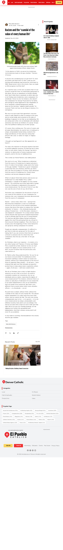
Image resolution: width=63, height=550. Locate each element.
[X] (30, 450)
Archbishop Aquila (26, 410)
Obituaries (35, 445)
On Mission (35, 392)
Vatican (29, 416)
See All (38, 341)
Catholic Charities (9, 419)
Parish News (8, 416)
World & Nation (36, 395)
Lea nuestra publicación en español (15, 430)
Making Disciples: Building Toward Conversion (17, 368)
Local (3, 392)
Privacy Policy (55, 445)
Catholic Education (52, 413)
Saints (38, 416)
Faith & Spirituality (7, 395)
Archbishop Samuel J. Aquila (37, 422)
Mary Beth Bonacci (11, 324)
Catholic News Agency (10, 422)
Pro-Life (41, 413)
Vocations (52, 410)
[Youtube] (35, 450)
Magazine (19, 416)
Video (33, 398)
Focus (23, 422)
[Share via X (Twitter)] (10, 333)
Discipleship (30, 413)
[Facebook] (28, 450)
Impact (51, 419)
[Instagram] (33, 450)
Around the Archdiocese (11, 410)
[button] (53, 2)
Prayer (6, 413)
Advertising (27, 445)
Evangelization (17, 413)
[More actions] (38, 25)
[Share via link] (18, 333)
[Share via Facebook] (6, 333)
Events (21, 419)
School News (31, 419)
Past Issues (47, 445)
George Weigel (41, 410)
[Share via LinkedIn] (14, 333)
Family (42, 419)
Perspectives (8, 327)
